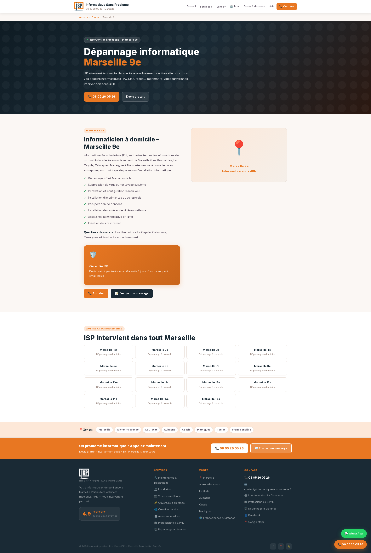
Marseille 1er (108, 352)
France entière (241, 429)
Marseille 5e (108, 368)
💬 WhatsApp (354, 533)
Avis (271, 6)
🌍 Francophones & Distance (217, 518)
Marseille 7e (211, 368)
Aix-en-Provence (128, 429)
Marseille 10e (108, 385)
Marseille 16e (211, 401)
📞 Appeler (96, 293)
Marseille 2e (160, 352)
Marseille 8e (262, 368)
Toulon (221, 429)
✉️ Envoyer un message (271, 448)
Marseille (104, 429)
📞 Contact (286, 6)
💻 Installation (163, 489)
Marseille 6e (160, 368)
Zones (220, 6)
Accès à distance (254, 6)
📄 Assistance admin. (167, 516)
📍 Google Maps (254, 522)
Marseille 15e (160, 401)
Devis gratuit (135, 97)
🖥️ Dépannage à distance (170, 529)
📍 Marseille (206, 477)
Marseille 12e (211, 385)
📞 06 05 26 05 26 (101, 97)
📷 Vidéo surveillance (167, 496)
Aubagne (169, 429)
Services (205, 6)
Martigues (203, 429)
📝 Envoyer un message (132, 293)
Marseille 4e (262, 352)
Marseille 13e (262, 385)
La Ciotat (151, 429)
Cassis (186, 429)
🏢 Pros (234, 6)
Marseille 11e (160, 385)
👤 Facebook (252, 515)
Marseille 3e (211, 352)
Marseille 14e (108, 401)
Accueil (191, 6)
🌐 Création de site (166, 509)
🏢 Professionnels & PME (169, 522)
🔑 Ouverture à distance (169, 503)
